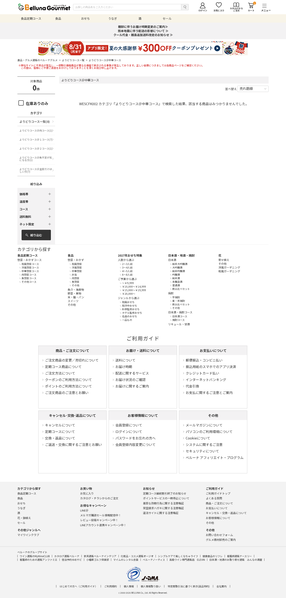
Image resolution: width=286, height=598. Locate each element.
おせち (21, 503)
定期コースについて (60, 431)
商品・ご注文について (72, 350)
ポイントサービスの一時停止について (166, 498)
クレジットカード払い (202, 373)
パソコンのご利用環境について (209, 431)
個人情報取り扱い (151, 586)
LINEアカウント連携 (103, 525)
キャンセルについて (60, 425)
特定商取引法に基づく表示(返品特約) (189, 586)
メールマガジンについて (204, 425)
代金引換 (192, 386)
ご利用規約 (110, 586)
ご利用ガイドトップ (218, 493)
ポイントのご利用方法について (68, 386)
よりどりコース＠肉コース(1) (35, 130)
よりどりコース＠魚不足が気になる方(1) (35, 159)
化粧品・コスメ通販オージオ (137, 556)
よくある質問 (214, 498)
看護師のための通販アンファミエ (38, 559)
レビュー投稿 (99, 520)
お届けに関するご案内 (132, 386)
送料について (125, 360)
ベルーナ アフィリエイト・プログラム (214, 457)
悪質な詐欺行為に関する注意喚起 (163, 503)
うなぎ (21, 508)
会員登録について (128, 425)
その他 (213, 415)
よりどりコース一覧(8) (34, 121)
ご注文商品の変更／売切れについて (72, 360)
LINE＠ (84, 510)
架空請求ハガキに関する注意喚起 (163, 508)
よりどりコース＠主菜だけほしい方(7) (35, 170)
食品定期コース (27, 255)
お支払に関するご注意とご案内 (209, 392)
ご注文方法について (60, 373)
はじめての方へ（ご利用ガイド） (78, 586)
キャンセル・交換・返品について (226, 513)
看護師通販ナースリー (239, 556)
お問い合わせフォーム (219, 535)
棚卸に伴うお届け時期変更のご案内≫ (143, 27)
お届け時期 (123, 366)
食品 (70, 255)
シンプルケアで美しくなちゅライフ (178, 556)
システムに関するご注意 (204, 444)
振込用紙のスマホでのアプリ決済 (211, 366)
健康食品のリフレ (212, 556)
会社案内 (221, 586)
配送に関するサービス (132, 373)
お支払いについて (213, 350)
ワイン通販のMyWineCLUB (35, 556)
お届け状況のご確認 (130, 379)
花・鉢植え (24, 518)
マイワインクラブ (28, 535)
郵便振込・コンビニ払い (204, 360)
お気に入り (87, 493)
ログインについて (128, 431)
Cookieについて (198, 437)
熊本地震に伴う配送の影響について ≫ (143, 31)
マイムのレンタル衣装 (125, 559)
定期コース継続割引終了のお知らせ (164, 493)
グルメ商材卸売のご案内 (221, 540)
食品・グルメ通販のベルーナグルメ (39, 60)
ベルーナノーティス (154, 559)
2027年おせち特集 (130, 255)
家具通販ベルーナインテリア (100, 556)
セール (21, 523)
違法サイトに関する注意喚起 (160, 513)
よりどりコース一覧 (75, 60)
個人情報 (129, 586)
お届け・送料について (143, 350)
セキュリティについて (202, 450)
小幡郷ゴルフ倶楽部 (97, 559)
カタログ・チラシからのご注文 (99, 498)
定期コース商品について (63, 366)
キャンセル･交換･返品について (72, 415)
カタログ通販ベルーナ (66, 556)
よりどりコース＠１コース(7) (35, 139)
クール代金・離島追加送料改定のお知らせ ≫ (143, 35)
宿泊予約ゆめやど (72, 559)
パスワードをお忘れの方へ (135, 437)
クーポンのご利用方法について (68, 379)
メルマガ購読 (100, 515)
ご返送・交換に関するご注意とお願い (73, 444)
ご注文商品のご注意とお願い (67, 392)
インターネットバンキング (206, 379)
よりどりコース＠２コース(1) (35, 148)
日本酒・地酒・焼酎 (181, 255)
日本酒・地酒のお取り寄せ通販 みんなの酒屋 (235, 559)
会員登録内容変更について (135, 444)
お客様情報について (143, 415)
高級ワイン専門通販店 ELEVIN (187, 559)
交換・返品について (60, 437)
